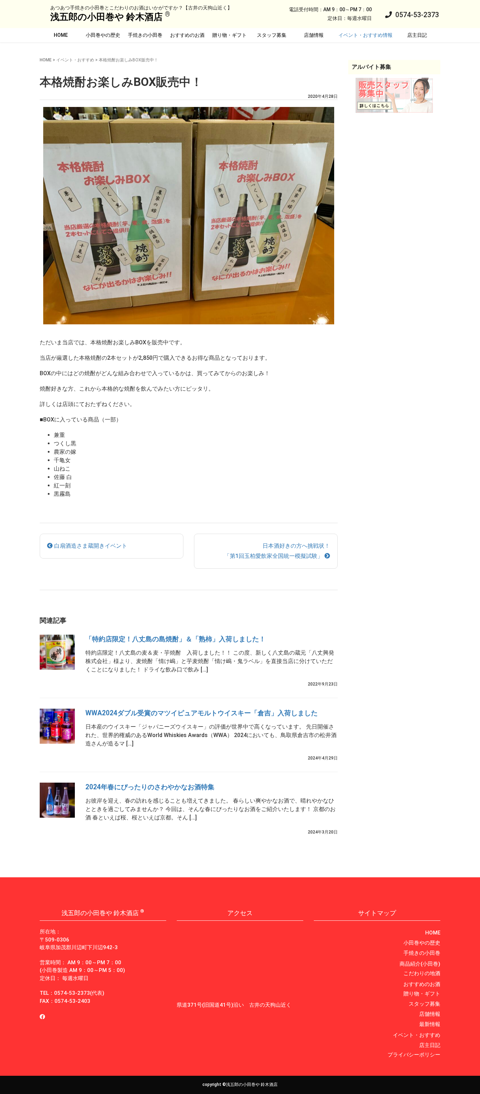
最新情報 (429, 1024)
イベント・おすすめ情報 (365, 35)
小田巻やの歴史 (103, 35)
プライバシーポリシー (414, 1055)
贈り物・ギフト (229, 35)
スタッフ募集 (271, 35)
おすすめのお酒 (187, 35)
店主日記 (417, 35)
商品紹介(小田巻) (420, 964)
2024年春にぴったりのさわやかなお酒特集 (149, 787)
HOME (61, 35)
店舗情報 (314, 35)
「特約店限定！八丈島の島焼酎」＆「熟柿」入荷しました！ (175, 639)
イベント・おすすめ (75, 60)
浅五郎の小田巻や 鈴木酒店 (106, 17)
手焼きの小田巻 (145, 35)
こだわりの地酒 (421, 973)
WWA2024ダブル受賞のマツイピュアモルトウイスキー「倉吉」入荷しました (201, 713)
